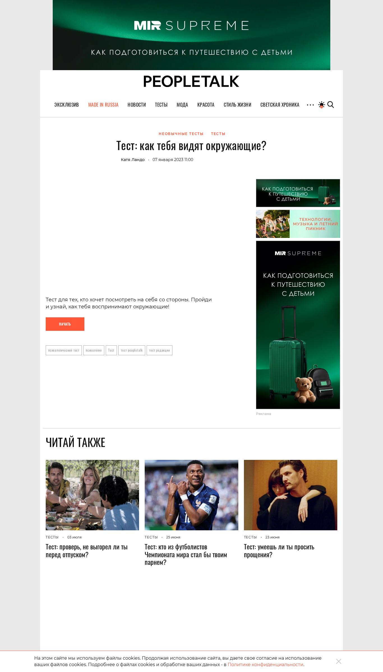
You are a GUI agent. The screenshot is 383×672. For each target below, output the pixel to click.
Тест (111, 350)
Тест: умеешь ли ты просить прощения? (279, 550)
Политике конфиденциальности (265, 664)
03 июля (74, 537)
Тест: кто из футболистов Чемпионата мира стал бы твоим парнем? (186, 554)
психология (94, 350)
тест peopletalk (132, 350)
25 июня (173, 537)
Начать (65, 324)
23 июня (273, 537)
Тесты (52, 537)
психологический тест (63, 350)
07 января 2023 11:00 (173, 159)
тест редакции (159, 350)
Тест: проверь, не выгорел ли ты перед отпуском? (87, 550)
